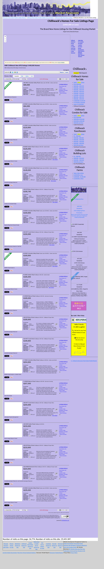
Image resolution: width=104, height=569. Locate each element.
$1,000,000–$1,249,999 (79, 100)
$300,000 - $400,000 (79, 138)
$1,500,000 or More (78, 178)
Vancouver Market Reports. (56, 552)
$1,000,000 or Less (78, 175)
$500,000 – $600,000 (79, 143)
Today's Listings (79, 82)
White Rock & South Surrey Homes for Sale (36, 545)
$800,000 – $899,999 (79, 97)
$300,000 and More (78, 123)
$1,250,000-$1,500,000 (79, 102)
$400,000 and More (78, 162)
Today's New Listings (79, 173)
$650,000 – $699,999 (79, 91)
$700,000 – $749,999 (79, 93)
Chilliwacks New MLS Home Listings (63, 17)
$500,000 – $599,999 (79, 88)
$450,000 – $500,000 (79, 141)
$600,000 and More (78, 145)
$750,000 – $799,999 (79, 95)
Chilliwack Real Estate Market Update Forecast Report (40, 17)
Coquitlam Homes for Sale (48, 545)
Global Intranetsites (68, 543)
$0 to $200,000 (77, 117)
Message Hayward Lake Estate (6, 545)
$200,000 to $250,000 (79, 119)
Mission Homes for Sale (11, 545)
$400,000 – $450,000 (79, 139)
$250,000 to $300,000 (79, 121)
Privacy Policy (74, 552)
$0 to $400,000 (77, 84)
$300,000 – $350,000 (79, 158)
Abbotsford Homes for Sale (17, 545)
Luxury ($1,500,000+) (79, 104)
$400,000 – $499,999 (79, 86)
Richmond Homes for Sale (60, 545)
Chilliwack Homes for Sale (24, 545)
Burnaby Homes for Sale (54, 545)
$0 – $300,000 (77, 136)
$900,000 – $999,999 (79, 99)
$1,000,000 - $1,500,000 (79, 176)
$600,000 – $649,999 (79, 89)
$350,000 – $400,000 (79, 160)
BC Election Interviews (74, 549)
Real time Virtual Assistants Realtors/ (27, 552)
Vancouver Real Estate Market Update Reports (14, 17)
